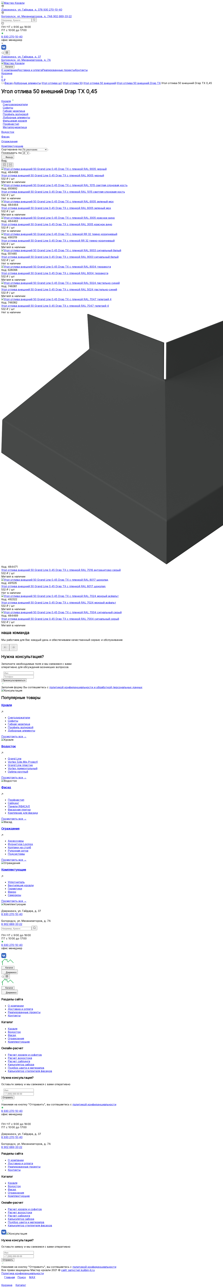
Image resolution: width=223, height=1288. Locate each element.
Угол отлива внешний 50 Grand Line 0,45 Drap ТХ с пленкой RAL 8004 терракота (54, 273)
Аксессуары (16, 840)
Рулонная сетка (18, 850)
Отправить (8, 1097)
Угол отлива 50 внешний (99, 83)
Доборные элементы (27, 83)
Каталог (9, 66)
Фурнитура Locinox (20, 844)
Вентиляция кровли (21, 885)
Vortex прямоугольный (22, 768)
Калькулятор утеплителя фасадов (30, 1071)
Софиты (8, 107)
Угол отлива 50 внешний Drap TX (139, 83)
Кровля (6, 101)
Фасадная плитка (19, 809)
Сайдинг (13, 803)
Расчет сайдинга (19, 1061)
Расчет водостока (20, 1058)
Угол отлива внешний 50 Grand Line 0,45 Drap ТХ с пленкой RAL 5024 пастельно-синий (59, 289)
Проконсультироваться (14, 680)
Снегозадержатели (15, 104)
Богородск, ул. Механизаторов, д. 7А (26, 16)
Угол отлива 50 (73, 83)
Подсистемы (16, 854)
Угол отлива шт (52, 83)
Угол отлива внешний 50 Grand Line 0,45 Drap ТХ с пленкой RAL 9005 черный (52, 175)
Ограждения (9, 141)
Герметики (15, 888)
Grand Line (14, 758)
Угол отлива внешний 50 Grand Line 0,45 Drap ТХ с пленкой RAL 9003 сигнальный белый (60, 257)
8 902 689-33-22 (61, 16)
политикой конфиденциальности (94, 1104)
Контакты (81, 70)
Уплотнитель (16, 882)
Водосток (7, 132)
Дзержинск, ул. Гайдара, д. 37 (21, 9)
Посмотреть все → (13, 736)
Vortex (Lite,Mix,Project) (23, 761)
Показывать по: (11, 152)
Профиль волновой (15, 114)
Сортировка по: (11, 149)
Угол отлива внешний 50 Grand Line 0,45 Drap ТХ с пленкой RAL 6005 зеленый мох (56, 208)
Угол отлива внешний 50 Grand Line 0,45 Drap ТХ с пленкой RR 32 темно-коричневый (58, 240)
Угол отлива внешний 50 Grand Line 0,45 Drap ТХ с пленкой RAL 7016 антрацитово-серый (61, 570)
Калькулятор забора (21, 1064)
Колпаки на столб (19, 847)
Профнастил (11, 124)
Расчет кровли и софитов (25, 1054)
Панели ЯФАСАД (19, 806)
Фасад (8, 83)
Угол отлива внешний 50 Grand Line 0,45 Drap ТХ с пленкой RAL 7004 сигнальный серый (60, 618)
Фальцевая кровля (15, 120)
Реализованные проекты (58, 70)
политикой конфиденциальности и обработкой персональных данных (95, 687)
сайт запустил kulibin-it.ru (78, 1270)
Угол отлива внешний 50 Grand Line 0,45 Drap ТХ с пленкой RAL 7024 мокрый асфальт (58, 602)
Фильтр (9, 157)
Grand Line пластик (20, 765)
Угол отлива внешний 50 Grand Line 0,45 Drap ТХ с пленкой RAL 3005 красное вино (56, 224)
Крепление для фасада (23, 812)
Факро (12, 891)
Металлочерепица (15, 127)
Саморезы (14, 895)
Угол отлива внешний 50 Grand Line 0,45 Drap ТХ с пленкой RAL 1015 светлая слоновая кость (63, 191)
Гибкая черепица (14, 111)
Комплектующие (12, 146)
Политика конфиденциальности (22, 1273)
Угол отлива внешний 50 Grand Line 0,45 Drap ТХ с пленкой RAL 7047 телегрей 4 (55, 305)
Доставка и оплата (29, 70)
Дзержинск (11, 972)
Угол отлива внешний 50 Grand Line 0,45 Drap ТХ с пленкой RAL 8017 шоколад (53, 586)
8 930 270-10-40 (51, 9)
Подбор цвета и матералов (26, 1067)
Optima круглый (18, 771)
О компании (9, 70)
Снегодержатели (19, 717)
